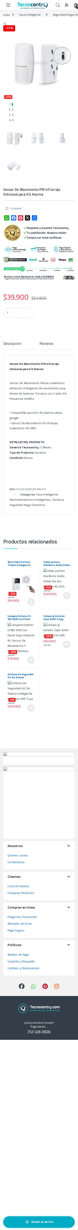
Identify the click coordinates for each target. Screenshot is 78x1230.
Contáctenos (16, 862)
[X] (27, 217)
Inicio (6, 14)
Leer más (66, 644)
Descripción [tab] (12, 344)
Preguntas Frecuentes (22, 917)
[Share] (34, 217)
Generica (58, 499)
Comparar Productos (21, 893)
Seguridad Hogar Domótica (27, 505)
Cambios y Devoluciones (23, 968)
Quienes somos (18, 855)
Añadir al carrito (42, 1221)
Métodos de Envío (20, 923)
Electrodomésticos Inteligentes (30, 499)
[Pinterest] (20, 217)
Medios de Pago (18, 954)
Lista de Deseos (18, 886)
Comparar (16, 208)
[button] (5, 24)
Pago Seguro (16, 930)
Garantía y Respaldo (21, 961)
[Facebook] (13, 217)
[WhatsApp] (6, 217)
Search (57, 5)
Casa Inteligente (30, 14)
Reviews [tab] (46, 344)
